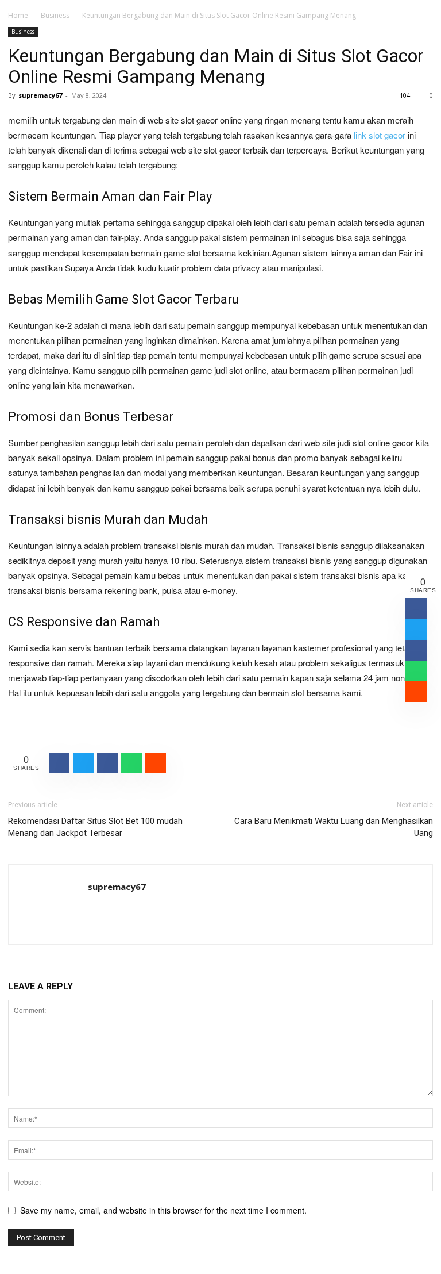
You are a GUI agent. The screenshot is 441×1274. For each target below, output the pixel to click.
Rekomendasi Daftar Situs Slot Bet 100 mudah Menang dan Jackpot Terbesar (95, 827)
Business (55, 15)
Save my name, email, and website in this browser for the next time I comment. (163, 1210)
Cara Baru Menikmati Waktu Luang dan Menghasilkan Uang (333, 827)
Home (18, 15)
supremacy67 (40, 95)
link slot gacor (379, 135)
